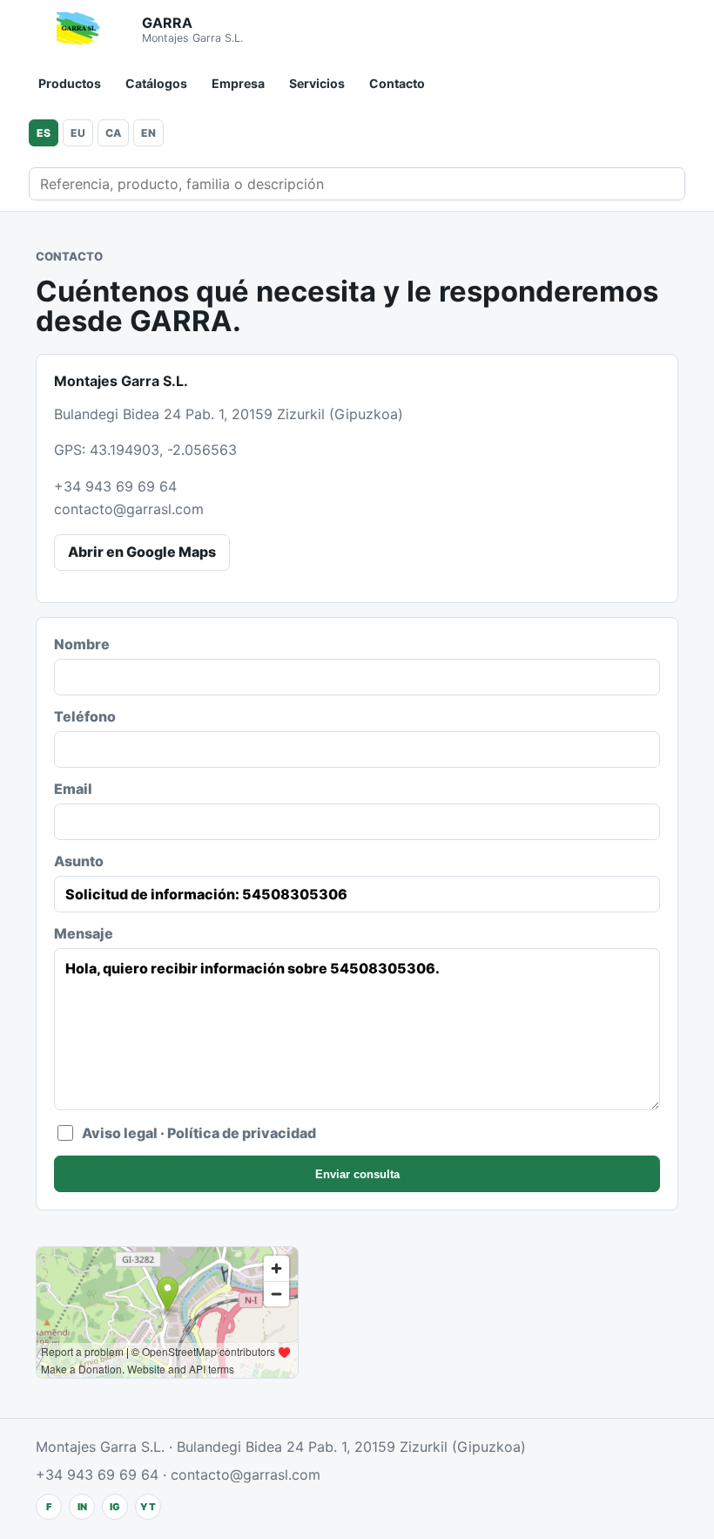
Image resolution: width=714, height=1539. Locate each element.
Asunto (79, 861)
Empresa (238, 83)
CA (113, 132)
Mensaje (83, 933)
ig (115, 1507)
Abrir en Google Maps (142, 551)
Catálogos (156, 83)
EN (148, 132)
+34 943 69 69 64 (115, 486)
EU (78, 132)
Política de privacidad (241, 1133)
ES (44, 132)
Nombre (82, 644)
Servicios (317, 83)
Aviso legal (120, 1133)
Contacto (397, 83)
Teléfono (85, 716)
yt (148, 1507)
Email (73, 788)
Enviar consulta (357, 1174)
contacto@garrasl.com (129, 509)
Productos (69, 83)
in (82, 1507)
